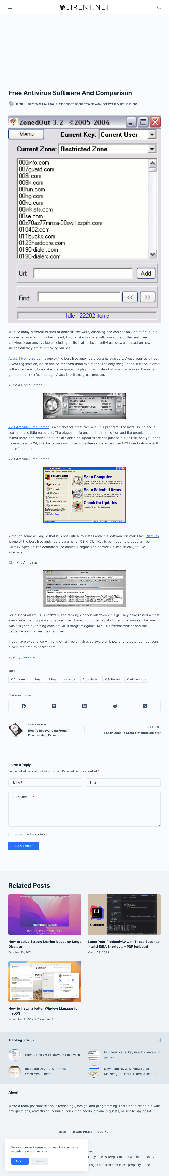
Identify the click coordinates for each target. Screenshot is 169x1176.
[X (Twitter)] (54, 706)
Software (112, 679)
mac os (69, 679)
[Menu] (10, 7)
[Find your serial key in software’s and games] (94, 1055)
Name (17, 782)
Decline (39, 1161)
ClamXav (152, 536)
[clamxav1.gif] (84, 588)
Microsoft (66, 104)
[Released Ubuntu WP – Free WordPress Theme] (14, 1071)
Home (62, 1131)
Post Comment (24, 846)
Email (95, 782)
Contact (104, 1131)
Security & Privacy (88, 104)
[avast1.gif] (84, 406)
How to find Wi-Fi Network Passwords (53, 1055)
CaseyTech (29, 657)
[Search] (159, 7)
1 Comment (45, 1019)
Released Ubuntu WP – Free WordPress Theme (46, 1071)
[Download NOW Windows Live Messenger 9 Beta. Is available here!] (94, 1071)
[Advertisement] (84, 57)
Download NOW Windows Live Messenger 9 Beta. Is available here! (131, 1071)
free (52, 679)
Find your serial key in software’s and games (132, 1054)
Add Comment (23, 797)
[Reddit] (115, 706)
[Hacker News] (145, 706)
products (90, 679)
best (37, 679)
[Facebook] (24, 706)
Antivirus (18, 679)
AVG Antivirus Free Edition (28, 427)
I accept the (30, 834)
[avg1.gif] (84, 494)
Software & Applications (120, 104)
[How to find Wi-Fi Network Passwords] (14, 1055)
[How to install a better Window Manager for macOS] (44, 981)
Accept (20, 1161)
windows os (136, 679)
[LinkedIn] (84, 706)
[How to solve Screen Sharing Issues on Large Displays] (44, 914)
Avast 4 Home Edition (25, 358)
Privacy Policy (38, 834)
